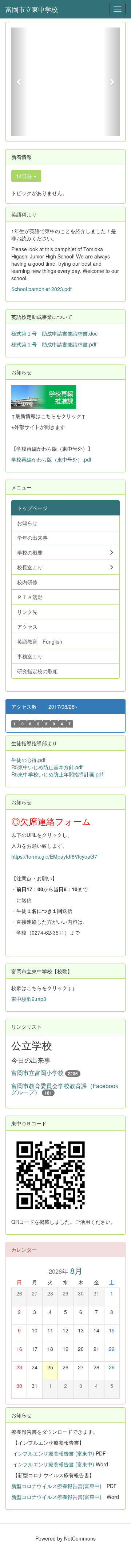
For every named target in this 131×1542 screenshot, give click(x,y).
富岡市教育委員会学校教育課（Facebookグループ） (64, 1089)
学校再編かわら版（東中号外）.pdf (51, 459)
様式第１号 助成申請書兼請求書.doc (54, 333)
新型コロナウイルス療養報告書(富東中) (56, 1486)
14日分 (24, 176)
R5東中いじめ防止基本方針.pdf (47, 767)
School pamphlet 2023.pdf (41, 288)
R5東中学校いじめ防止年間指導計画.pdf (57, 774)
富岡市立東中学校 (31, 9)
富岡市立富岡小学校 (37, 1073)
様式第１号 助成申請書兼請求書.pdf (53, 344)
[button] (19, 82)
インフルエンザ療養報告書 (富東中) (54, 1453)
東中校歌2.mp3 (28, 998)
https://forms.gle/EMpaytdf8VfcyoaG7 (54, 856)
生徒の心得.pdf (28, 759)
